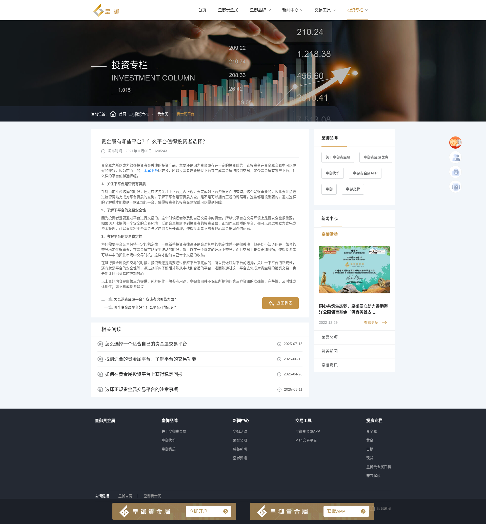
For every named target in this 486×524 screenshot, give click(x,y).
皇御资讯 (240, 458)
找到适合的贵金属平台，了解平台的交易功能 (150, 359)
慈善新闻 (240, 449)
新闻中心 (290, 10)
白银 (369, 449)
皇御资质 (168, 449)
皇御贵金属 (228, 10)
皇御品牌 (258, 10)
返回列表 (284, 303)
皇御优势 (333, 173)
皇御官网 (125, 496)
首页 (202, 10)
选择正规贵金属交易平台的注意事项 (141, 389)
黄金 (369, 440)
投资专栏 (355, 10)
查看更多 (371, 322)
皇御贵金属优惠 (375, 157)
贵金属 (162, 114)
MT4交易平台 (306, 440)
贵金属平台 (185, 114)
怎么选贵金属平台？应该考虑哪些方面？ (146, 299)
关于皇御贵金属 (338, 157)
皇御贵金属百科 (378, 467)
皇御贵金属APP (365, 173)
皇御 (329, 189)
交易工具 (323, 10)
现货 (369, 458)
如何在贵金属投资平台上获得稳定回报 (144, 374)
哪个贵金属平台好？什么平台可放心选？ (146, 307)
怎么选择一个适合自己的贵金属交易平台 (146, 344)
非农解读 (373, 476)
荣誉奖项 (240, 440)
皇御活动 (240, 431)
